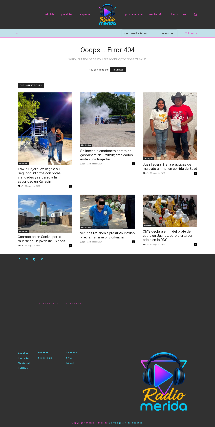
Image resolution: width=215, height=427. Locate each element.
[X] (42, 259)
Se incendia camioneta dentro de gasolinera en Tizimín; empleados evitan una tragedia (106, 155)
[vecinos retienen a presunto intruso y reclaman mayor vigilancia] (107, 212)
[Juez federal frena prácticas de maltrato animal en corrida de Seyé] (170, 126)
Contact (71, 352)
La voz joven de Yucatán (126, 423)
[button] (195, 14)
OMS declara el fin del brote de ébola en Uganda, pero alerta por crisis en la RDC (167, 235)
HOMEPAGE (118, 70)
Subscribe (168, 33)
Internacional (149, 226)
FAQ (69, 358)
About (70, 363)
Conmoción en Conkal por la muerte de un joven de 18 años (41, 239)
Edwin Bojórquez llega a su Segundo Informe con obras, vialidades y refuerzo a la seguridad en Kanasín (39, 175)
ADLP (20, 186)
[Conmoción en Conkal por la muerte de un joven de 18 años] (45, 214)
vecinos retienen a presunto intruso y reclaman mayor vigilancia (107, 235)
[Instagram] (27, 259)
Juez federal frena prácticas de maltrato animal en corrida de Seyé (170, 166)
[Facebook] (19, 259)
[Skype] (34, 259)
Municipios (23, 163)
